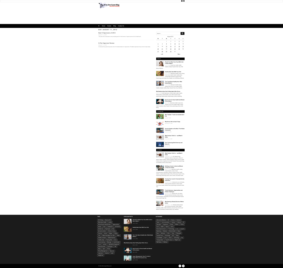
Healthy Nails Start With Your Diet (173, 71)
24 (175, 49)
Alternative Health (174, 73)
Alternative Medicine (161, 220)
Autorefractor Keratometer (104, 224)
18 (179, 46)
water (112, 253)
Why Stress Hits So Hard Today (172, 121)
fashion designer (170, 159)
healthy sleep (166, 87)
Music (179, 231)
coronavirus (117, 226)
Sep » (179, 54)
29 (166, 51)
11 (179, 43)
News (157, 233)
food (169, 75)
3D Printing (100, 220)
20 (158, 49)
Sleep (99, 248)
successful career (179, 175)
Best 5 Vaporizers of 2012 (106, 33)
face (174, 65)
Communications (159, 172)
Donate (109, 26)
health (180, 65)
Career (173, 170)
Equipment (165, 224)
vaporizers (100, 253)
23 (170, 49)
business (169, 183)
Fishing (115, 233)
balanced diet (116, 224)
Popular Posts (175, 66)
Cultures (171, 158)
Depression (166, 93)
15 (166, 46)
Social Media (159, 162)
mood (170, 94)
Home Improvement (161, 228)
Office (171, 173)
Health (177, 65)
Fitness (177, 172)
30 (170, 51)
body (172, 65)
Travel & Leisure (169, 239)
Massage (109, 242)
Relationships (164, 96)
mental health (168, 76)
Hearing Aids (109, 239)
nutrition (105, 244)
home (115, 239)
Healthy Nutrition (111, 237)
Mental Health (167, 173)
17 (175, 46)
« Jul (162, 54)
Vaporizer (112, 251)
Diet (113, 228)
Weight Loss (172, 78)
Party (173, 233)
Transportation (159, 239)
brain (182, 102)
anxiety (180, 169)
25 (179, 49)
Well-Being (177, 78)
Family (171, 93)
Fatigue (110, 233)
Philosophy (175, 173)
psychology (163, 78)
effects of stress (172, 172)
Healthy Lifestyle (168, 66)
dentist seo (100, 228)
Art (173, 156)
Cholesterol (110, 226)
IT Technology (171, 228)
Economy (173, 196)
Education (166, 172)
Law (177, 228)
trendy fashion (168, 162)
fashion (164, 159)
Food (166, 75)
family (105, 233)
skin (115, 246)
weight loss (100, 255)
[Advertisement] (156, 12)
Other (173, 94)
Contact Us (121, 26)
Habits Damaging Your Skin (108, 235)
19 (183, 46)
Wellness (161, 68)
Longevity (165, 161)
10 (175, 43)
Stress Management (103, 251)
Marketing (169, 207)
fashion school (177, 159)
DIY (170, 196)
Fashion (161, 159)
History (157, 161)
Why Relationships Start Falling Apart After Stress (168, 91)
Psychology (158, 78)
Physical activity (101, 246)
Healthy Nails (179, 75)
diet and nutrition (102, 231)
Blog (114, 26)
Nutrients (173, 76)
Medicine (165, 231)
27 (158, 51)
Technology (176, 237)
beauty (166, 86)
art (178, 182)
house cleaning (101, 242)
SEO (179, 207)
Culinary (182, 73)
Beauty (180, 84)
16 (170, 46)
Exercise (100, 233)
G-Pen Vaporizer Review (106, 43)
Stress (175, 96)
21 (162, 49)
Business (167, 158)
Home (103, 26)
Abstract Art (175, 182)
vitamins (107, 253)
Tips (180, 66)
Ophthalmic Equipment (114, 244)
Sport (168, 175)
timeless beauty (168, 209)
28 (162, 51)
